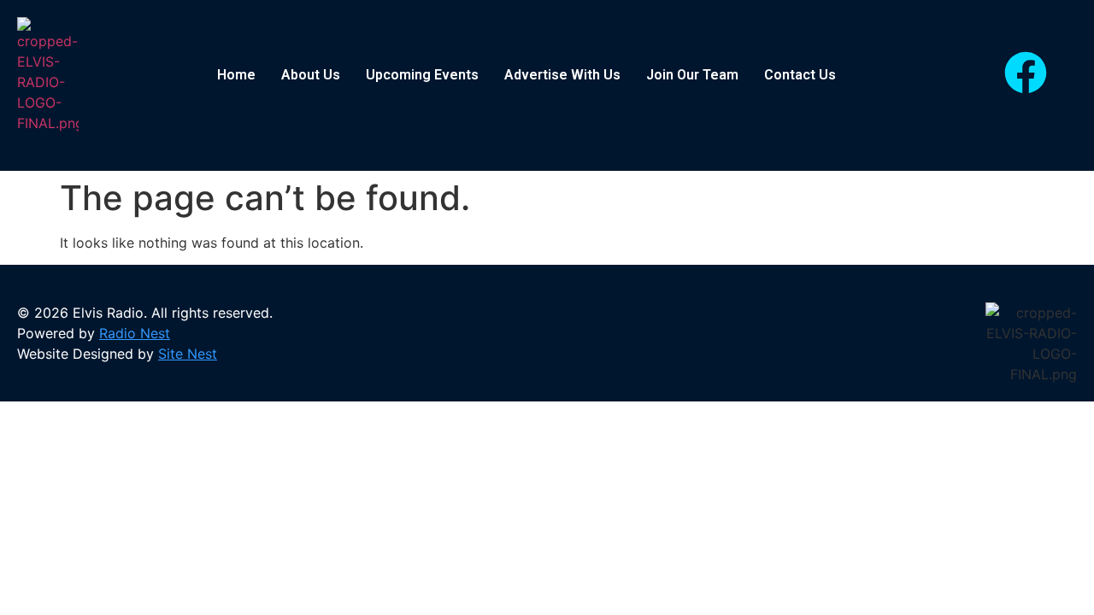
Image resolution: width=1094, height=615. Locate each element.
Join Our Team (692, 75)
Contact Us (800, 75)
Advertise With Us (562, 75)
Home (236, 75)
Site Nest (187, 353)
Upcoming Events (422, 75)
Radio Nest (134, 333)
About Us (310, 75)
